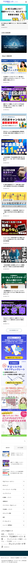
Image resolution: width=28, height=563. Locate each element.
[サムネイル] (14, 12)
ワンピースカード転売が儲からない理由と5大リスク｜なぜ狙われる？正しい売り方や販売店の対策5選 (14, 239)
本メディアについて (5, 557)
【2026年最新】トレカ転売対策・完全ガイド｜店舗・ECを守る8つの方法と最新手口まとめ (13, 212)
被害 (2, 534)
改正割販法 (19, 541)
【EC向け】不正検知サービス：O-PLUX (18, 557)
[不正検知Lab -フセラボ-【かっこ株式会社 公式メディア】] (10, 2)
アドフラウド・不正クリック (9, 505)
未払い (6, 534)
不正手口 (11, 534)
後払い (5, 539)
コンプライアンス (7, 493)
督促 (15, 534)
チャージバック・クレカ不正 (9, 489)
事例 (4, 517)
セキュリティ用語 (7, 513)
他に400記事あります (14, 330)
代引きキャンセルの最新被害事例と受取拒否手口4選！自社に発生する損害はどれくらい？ (14, 132)
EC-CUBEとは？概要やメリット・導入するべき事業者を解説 (14, 24)
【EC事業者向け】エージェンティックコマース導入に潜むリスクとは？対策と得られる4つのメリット (14, 292)
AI (5, 541)
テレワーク (23, 541)
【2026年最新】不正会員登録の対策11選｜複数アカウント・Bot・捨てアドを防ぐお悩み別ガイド (14, 159)
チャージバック (4, 544)
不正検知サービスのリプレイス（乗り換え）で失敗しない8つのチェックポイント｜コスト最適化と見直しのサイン (14, 78)
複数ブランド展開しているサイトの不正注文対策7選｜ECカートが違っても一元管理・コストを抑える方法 (13, 106)
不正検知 (9, 541)
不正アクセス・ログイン (8, 481)
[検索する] (25, 441)
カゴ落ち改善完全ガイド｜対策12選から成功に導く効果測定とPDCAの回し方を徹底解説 (13, 185)
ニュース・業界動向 (7, 525)
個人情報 (14, 541)
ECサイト (4, 537)
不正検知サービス (16, 537)
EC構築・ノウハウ (7, 497)
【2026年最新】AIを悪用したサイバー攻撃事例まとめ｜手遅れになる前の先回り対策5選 (13, 265)
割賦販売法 (6, 547)
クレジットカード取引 (15, 539)
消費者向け (5, 501)
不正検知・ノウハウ (7, 509)
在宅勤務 (24, 534)
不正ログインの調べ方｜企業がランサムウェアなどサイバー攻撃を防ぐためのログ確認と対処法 (13, 320)
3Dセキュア (5, 485)
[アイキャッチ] (14, 66)
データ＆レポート (7, 521)
